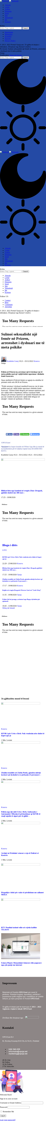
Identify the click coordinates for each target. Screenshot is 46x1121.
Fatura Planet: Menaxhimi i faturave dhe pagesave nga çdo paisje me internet (21, 964)
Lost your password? (8, 1120)
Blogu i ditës (9, 545)
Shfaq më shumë (15, 55)
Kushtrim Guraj (13, 361)
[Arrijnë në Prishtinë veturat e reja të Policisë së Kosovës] (20, 824)
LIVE (4, 550)
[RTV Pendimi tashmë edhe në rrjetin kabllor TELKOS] (20, 900)
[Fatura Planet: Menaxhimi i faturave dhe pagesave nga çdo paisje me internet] (20, 958)
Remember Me (8, 1112)
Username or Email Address (10, 1103)
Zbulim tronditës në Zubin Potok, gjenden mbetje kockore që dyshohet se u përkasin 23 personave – (22, 580)
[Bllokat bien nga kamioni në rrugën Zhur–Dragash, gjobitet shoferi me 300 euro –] (23, 460)
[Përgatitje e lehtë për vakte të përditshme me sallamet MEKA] (20, 865)
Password (3, 1107)
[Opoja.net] (9, 1)
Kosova (37, 361)
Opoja (19, 575)
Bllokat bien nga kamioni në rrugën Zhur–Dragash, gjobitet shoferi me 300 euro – (22, 492)
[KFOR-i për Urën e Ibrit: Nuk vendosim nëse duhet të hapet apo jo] (20, 704)
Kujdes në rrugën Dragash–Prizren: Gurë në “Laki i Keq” (21, 590)
